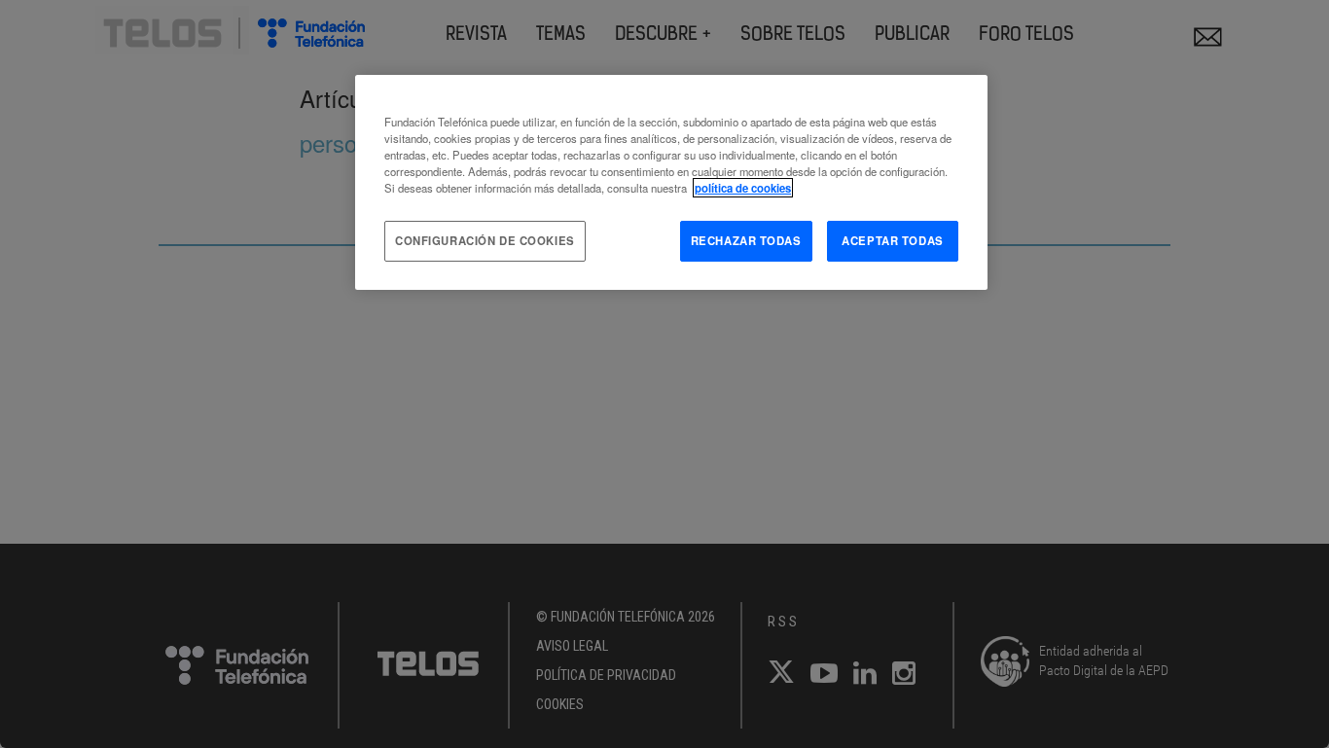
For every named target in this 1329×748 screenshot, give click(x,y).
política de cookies (743, 188)
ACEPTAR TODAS (892, 240)
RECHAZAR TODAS (746, 240)
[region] (671, 182)
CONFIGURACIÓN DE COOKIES (485, 240)
